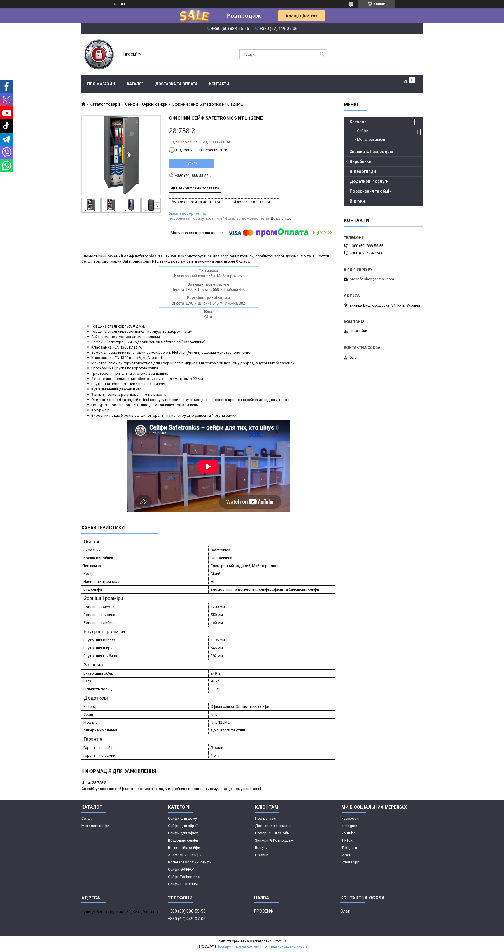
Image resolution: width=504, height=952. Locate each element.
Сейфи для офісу (183, 833)
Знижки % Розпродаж (371, 151)
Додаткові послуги (369, 181)
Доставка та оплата (176, 84)
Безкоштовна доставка (197, 188)
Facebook (350, 818)
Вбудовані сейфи (183, 840)
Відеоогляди (363, 171)
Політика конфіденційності (284, 946)
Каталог (135, 84)
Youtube (349, 833)
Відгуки (357, 201)
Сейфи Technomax (184, 876)
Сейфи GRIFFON (181, 869)
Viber (346, 855)
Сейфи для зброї (182, 825)
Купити (192, 163)
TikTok (347, 840)
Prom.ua (280, 941)
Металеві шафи (371, 139)
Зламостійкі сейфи (185, 855)
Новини (261, 855)
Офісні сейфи (154, 104)
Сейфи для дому (182, 818)
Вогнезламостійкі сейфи (189, 862)
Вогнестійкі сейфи (184, 847)
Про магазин (101, 84)
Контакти (219, 84)
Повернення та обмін (371, 191)
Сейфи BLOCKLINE (184, 884)
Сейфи (131, 104)
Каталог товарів (105, 104)
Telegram (349, 847)
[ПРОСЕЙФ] (98, 54)
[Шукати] (322, 54)
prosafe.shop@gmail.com (372, 279)
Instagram (350, 825)
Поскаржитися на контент (238, 946)
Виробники (360, 161)
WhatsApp (351, 862)
